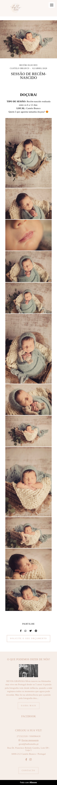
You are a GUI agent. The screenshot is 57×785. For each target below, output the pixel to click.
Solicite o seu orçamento (28, 638)
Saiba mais (28, 706)
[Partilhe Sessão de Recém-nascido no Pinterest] (36, 631)
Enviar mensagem (30, 740)
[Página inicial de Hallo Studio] (16, 8)
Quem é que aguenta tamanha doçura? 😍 (28, 112)
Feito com (28, 782)
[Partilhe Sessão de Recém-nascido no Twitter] (30, 631)
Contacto (28, 770)
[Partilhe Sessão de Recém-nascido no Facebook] (20, 631)
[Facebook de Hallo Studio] (26, 759)
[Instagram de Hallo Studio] (30, 759)
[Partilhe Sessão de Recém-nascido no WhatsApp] (25, 631)
